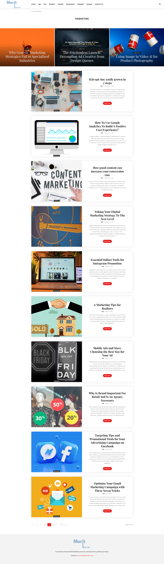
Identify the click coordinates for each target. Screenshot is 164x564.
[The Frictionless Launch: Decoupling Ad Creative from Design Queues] (82, 47)
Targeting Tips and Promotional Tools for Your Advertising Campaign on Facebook (107, 440)
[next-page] (66, 524)
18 (45, 524)
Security (52, 4)
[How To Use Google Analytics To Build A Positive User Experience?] (56, 136)
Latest (33, 4)
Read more (107, 103)
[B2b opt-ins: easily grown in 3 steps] (56, 91)
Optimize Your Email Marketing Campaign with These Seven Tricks (107, 486)
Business (81, 4)
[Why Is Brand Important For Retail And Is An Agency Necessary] (56, 407)
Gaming (60, 4)
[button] (160, 4)
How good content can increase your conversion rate (107, 171)
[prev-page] (33, 524)
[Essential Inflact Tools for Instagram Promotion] (56, 271)
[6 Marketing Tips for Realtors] (56, 316)
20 (53, 524)
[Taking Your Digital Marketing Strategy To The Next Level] (56, 226)
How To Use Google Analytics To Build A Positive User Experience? (107, 126)
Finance (89, 4)
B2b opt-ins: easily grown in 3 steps (107, 81)
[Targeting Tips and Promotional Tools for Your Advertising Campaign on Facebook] (56, 452)
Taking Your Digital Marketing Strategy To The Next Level (107, 215)
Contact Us (99, 4)
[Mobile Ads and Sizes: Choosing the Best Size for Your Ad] (56, 361)
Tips (45, 4)
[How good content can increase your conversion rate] (56, 181)
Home (33, 11)
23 (62, 524)
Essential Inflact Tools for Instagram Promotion (107, 261)
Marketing (82, 49)
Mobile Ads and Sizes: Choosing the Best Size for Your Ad (107, 351)
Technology (70, 4)
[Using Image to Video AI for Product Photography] (137, 47)
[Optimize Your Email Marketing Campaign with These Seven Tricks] (56, 497)
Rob (102, 86)
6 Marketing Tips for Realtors (107, 306)
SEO (39, 4)
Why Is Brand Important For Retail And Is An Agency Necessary (107, 396)
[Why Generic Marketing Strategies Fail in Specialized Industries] (27, 47)
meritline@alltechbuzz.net (85, 555)
